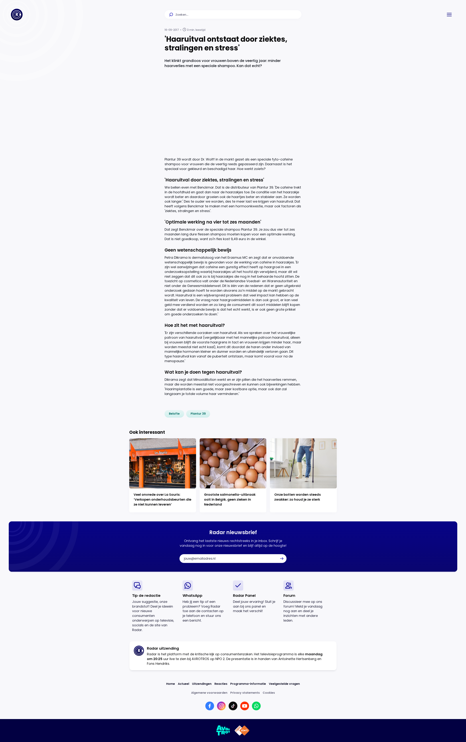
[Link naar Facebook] (209, 706)
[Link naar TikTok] (233, 706)
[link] (174, 413)
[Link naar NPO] (242, 730)
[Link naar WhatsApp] (256, 706)
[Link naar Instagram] (221, 706)
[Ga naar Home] (17, 14)
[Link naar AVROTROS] (223, 730)
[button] (449, 14)
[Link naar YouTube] (244, 706)
